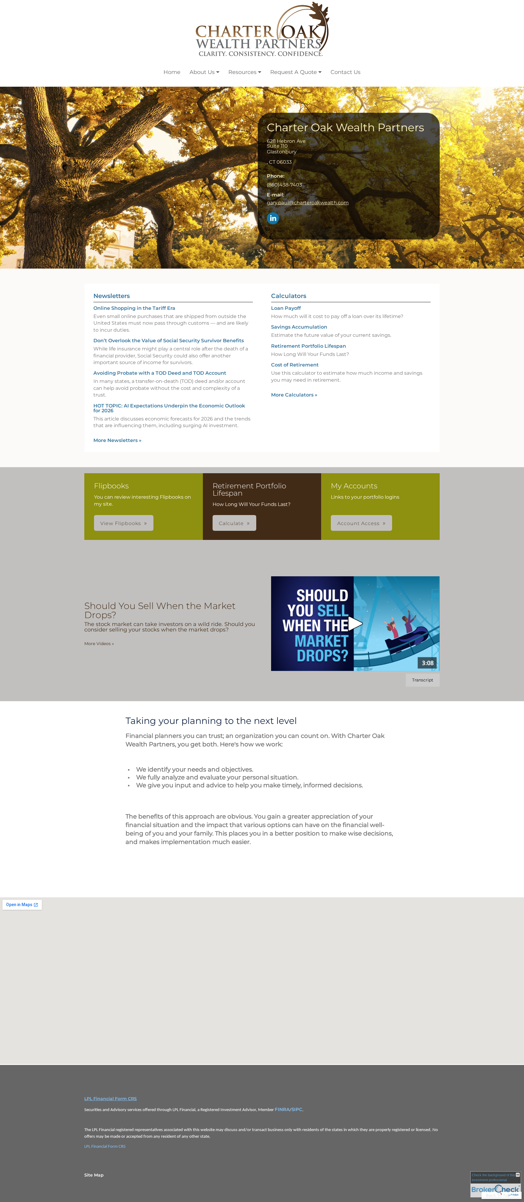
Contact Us (346, 72)
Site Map (94, 1175)
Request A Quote (293, 72)
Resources (242, 72)
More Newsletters (117, 440)
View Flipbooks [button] (120, 523)
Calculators (288, 296)
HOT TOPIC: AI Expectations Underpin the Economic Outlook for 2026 (169, 408)
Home (171, 72)
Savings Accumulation (299, 327)
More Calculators (294, 395)
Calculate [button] (231, 523)
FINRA (282, 1109)
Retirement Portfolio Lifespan (308, 346)
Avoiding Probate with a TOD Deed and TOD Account (159, 373)
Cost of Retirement (295, 365)
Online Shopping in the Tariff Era (134, 308)
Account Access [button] (358, 523)
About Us (202, 72)
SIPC (296, 1109)
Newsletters (111, 296)
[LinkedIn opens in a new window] (273, 218)
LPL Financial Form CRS (110, 1098)
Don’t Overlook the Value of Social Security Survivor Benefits (168, 340)
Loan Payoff (286, 308)
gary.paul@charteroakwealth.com (308, 203)
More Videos (99, 643)
